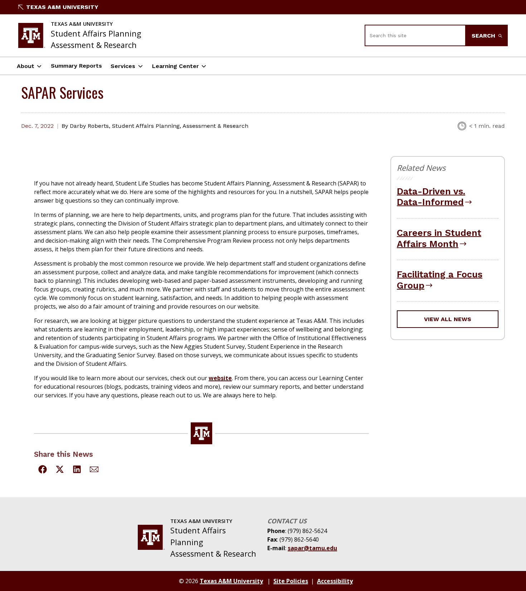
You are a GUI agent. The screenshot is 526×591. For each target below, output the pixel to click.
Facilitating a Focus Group (439, 280)
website (220, 378)
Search (484, 35)
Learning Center (175, 66)
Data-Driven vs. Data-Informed (431, 197)
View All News (447, 319)
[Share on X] (59, 470)
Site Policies (290, 581)
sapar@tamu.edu (312, 548)
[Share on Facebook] (42, 470)
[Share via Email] (94, 470)
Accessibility (335, 581)
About (25, 66)
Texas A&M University (62, 7)
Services (123, 66)
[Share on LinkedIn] (77, 470)
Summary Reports (76, 65)
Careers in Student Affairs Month (439, 238)
